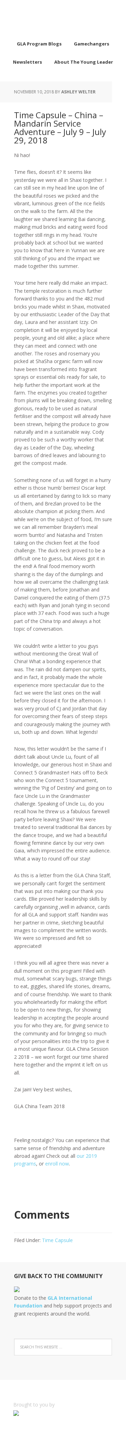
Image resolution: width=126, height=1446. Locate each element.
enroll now (57, 1163)
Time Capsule (57, 1240)
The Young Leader (63, 17)
